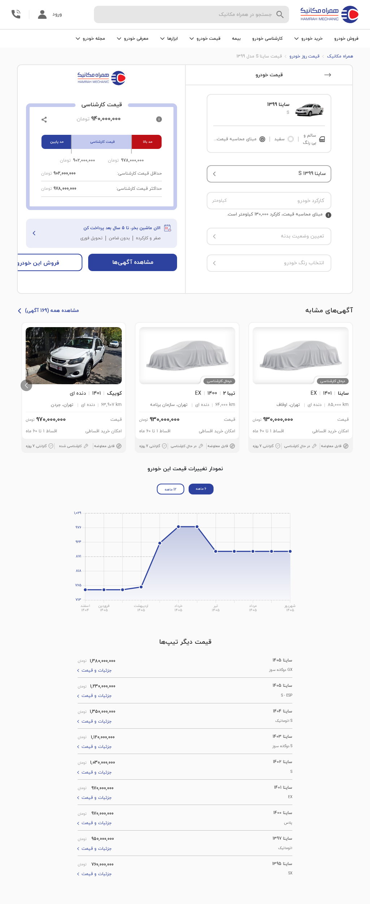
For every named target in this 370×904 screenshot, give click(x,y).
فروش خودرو (346, 39)
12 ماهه (170, 489)
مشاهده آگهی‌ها (132, 262)
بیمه (236, 39)
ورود (57, 14)
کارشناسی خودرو (267, 39)
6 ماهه (201, 489)
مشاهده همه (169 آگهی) (52, 310)
